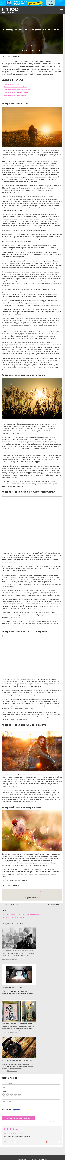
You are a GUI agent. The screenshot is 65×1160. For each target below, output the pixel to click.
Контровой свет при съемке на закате (15, 95)
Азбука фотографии (8, 914)
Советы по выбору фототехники (28, 914)
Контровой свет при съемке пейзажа (15, 87)
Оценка (4, 1091)
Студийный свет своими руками (12, 987)
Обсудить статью (30, 898)
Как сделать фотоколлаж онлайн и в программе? (17, 1024)
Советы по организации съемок (13, 917)
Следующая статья (53, 904)
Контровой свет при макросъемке (14, 98)
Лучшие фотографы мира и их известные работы (17, 951)
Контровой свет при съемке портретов (16, 92)
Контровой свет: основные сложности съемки (18, 90)
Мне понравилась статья (30, 892)
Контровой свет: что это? (11, 84)
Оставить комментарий (18, 1118)
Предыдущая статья (11, 904)
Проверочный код (7, 1109)
